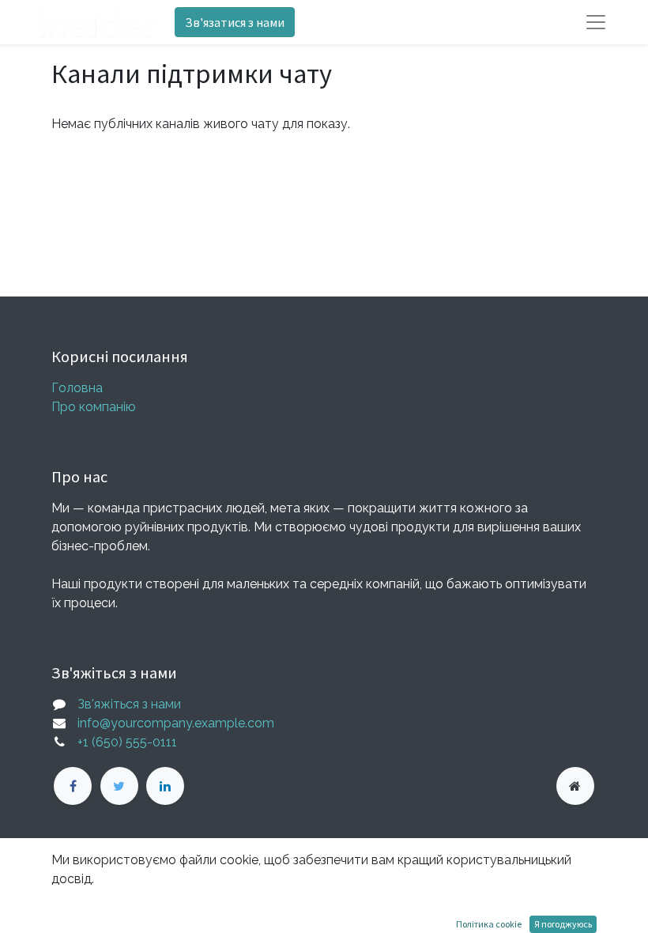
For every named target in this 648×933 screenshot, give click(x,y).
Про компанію (93, 406)
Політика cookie (489, 924)
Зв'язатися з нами (234, 22)
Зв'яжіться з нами (129, 704)
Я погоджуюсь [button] (563, 924)
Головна (77, 387)
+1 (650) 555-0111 (127, 742)
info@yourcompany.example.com (175, 723)
